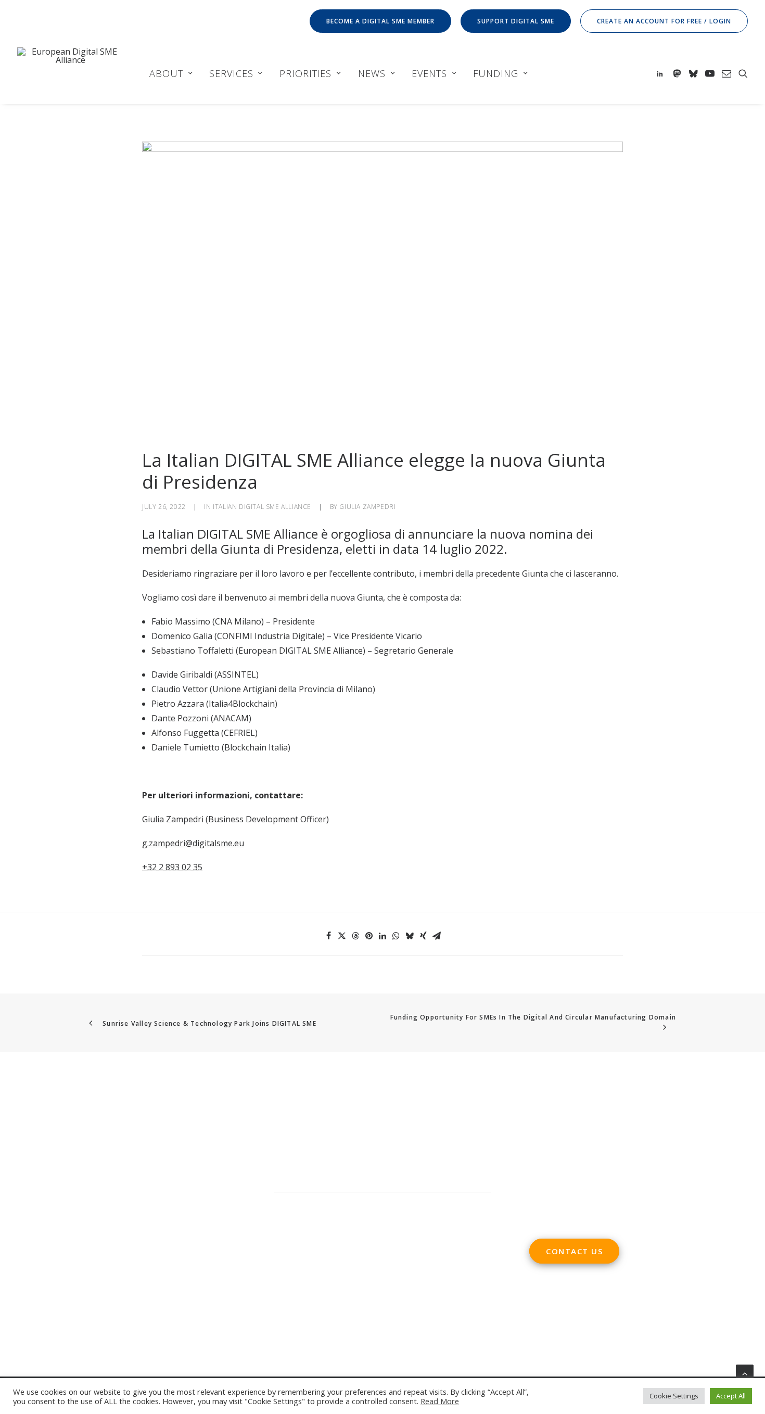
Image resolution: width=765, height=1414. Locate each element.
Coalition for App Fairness (68, 1295)
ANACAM (231, 718)
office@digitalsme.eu (592, 1130)
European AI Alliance (172, 1265)
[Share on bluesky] (409, 935)
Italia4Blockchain (242, 703)
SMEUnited (58, 1251)
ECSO (94, 1251)
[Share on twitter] (342, 935)
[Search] (382, 1202)
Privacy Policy (301, 1273)
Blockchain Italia (256, 747)
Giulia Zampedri (367, 506)
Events (429, 73)
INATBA (32, 1280)
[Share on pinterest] (369, 935)
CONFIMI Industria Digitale (269, 636)
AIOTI (120, 1251)
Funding (495, 73)
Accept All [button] (731, 1395)
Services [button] (231, 73)
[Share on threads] (355, 935)
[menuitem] (382, 21)
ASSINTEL (236, 674)
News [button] (372, 73)
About (166, 73)
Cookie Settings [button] (673, 1395)
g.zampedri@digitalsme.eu (193, 843)
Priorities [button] (305, 73)
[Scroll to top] (745, 1372)
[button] (661, 73)
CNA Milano (238, 621)
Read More (439, 1401)
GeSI (181, 1280)
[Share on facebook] (328, 935)
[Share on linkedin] (382, 935)
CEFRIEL (239, 732)
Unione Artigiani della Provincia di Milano (292, 689)
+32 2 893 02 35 (172, 867)
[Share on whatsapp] (396, 935)
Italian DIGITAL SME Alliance (262, 506)
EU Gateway (158, 1251)
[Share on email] (436, 935)
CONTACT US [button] (574, 1251)
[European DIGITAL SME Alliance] (70, 73)
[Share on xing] (423, 935)
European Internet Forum (118, 1280)
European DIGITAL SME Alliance (300, 650)
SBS (24, 1251)
